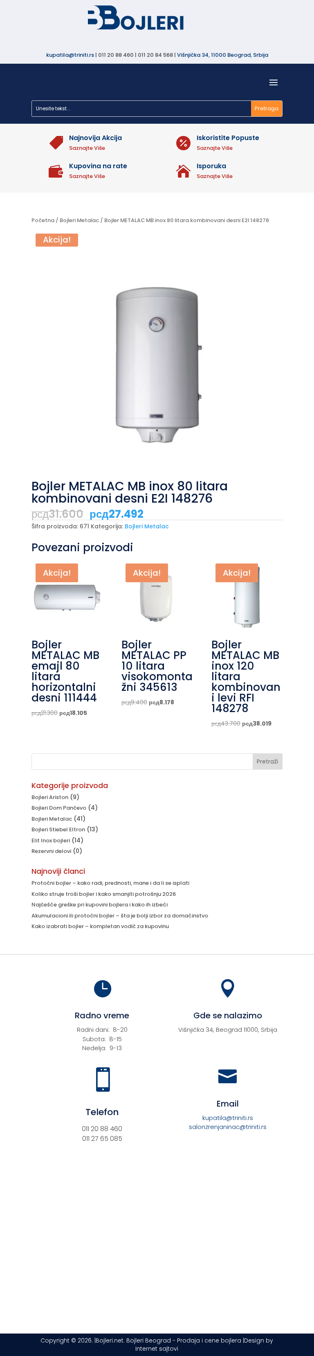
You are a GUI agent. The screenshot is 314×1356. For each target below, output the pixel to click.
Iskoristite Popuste (228, 138)
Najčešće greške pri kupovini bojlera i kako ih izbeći (99, 904)
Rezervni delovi (51, 851)
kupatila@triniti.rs (70, 55)
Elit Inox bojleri (50, 840)
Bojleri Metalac (79, 220)
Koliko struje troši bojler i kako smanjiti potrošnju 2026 (103, 894)
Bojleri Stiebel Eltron (58, 829)
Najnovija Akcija (95, 138)
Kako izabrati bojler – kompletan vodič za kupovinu (100, 926)
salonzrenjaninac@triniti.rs (228, 1126)
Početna (42, 220)
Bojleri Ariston (49, 797)
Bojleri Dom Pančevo (58, 808)
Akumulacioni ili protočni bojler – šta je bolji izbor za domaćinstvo (119, 916)
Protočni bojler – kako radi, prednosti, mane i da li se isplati (110, 883)
